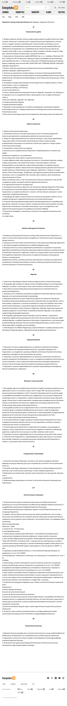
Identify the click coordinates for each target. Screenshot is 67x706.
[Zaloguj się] (55, 7)
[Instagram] (63, 678)
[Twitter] (51, 678)
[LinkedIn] (55, 678)
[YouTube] (59, 678)
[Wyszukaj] (45, 8)
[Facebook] (48, 678)
